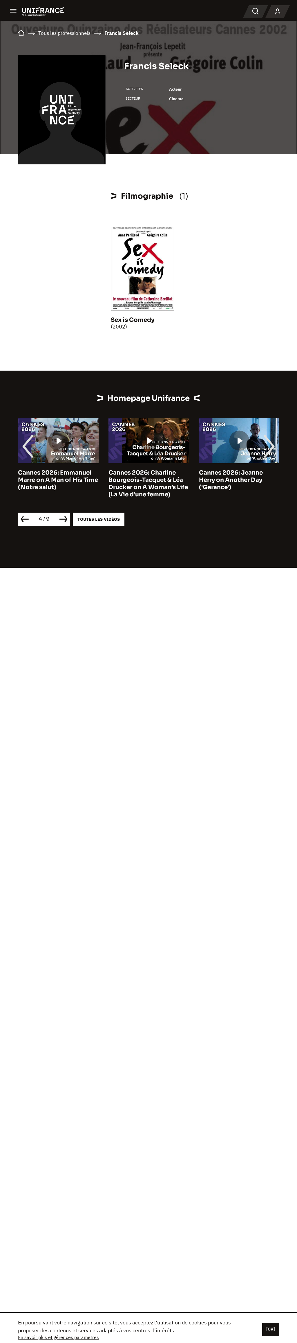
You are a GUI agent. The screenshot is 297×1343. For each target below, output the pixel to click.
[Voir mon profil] (277, 11)
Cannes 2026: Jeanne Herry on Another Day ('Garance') (231, 480)
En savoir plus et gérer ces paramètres (58, 1337)
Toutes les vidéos (98, 519)
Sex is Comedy (132, 320)
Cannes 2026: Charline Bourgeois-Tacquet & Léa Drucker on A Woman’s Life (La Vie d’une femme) (148, 483)
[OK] (270, 1329)
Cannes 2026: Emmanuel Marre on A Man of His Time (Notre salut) (58, 480)
